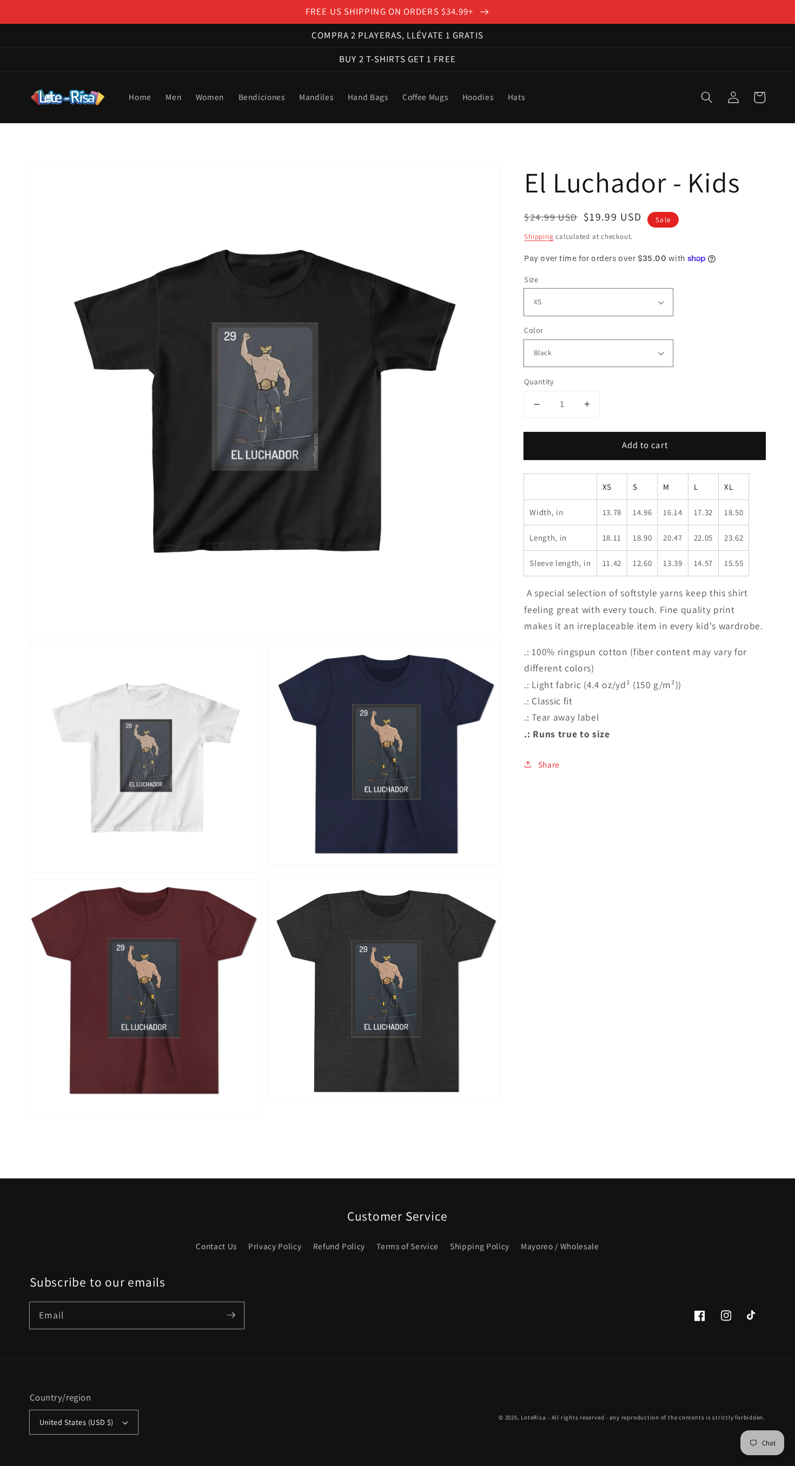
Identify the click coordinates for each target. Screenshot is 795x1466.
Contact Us (216, 1246)
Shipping (538, 236)
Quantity (539, 381)
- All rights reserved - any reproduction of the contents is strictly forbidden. (656, 1417)
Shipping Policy (479, 1246)
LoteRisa (533, 1417)
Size (531, 279)
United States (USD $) (76, 1422)
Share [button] (549, 764)
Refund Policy (339, 1246)
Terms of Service (407, 1246)
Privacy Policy (274, 1246)
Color (533, 330)
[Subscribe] (231, 1315)
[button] (707, 97)
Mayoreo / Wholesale (560, 1246)
